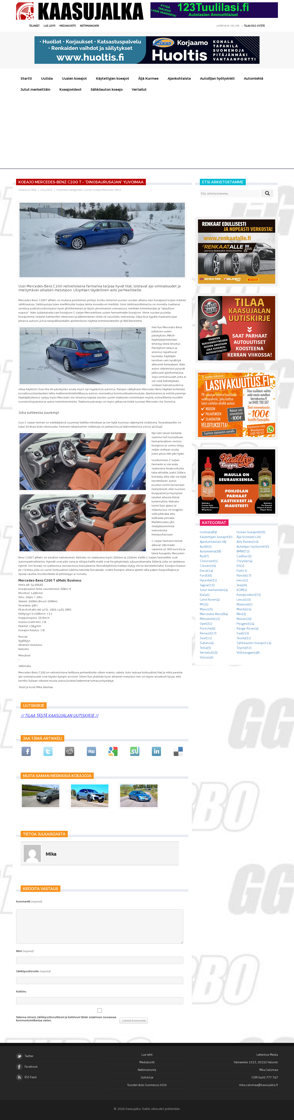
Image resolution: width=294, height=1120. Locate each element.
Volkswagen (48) (248, 653)
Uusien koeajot (74, 78)
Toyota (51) (244, 648)
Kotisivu (21, 991)
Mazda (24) (244, 609)
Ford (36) (206, 575)
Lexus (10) (244, 600)
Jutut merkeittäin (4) (214, 590)
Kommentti (29, 901)
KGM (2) (242, 590)
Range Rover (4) (247, 628)
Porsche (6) (207, 628)
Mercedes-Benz (111, 189)
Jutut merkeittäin (35, 89)
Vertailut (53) (209, 653)
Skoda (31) (244, 638)
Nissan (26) (244, 619)
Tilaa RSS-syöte (254, 25)
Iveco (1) (242, 580)
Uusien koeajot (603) (251, 532)
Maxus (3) (206, 609)
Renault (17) (208, 633)
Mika (34, 189)
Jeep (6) (242, 585)
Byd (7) (204, 556)
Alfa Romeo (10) (247, 542)
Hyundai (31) (208, 580)
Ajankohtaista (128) (213, 542)
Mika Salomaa (268, 1070)
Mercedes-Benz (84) (214, 614)
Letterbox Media (267, 1054)
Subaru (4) (207, 643)
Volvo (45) (206, 657)
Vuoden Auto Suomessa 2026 (147, 1085)
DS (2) (240, 566)
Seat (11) (206, 638)
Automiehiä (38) (210, 551)
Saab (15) (243, 633)
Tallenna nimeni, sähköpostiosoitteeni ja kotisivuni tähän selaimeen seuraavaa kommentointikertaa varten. (66, 1019)
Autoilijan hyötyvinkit (217, 78)
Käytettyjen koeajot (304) (217, 537)
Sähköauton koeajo (107, 89)
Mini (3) (241, 614)
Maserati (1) (244, 604)
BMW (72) (243, 551)
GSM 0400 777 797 (265, 1077)
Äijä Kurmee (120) (249, 537)
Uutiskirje (147, 1077)
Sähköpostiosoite (33, 971)
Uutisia (47, 78)
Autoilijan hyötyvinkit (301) (255, 547)
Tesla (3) (205, 648)
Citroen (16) (208, 566)
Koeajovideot (70, 89)
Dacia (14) (206, 571)
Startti (26, 78)
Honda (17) (244, 575)
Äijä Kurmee (148, 78)
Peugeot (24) (245, 624)
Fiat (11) (242, 571)
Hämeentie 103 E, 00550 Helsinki (256, 1062)
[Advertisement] (147, 129)
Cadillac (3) (244, 556)
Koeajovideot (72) (249, 595)
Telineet (34, 25)
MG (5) (204, 604)
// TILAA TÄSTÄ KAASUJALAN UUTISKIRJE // (59, 715)
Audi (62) (206, 547)
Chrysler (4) (244, 561)
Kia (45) (204, 595)
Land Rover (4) (210, 600)
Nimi (24, 951)
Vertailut (139, 89)
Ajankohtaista (179, 78)
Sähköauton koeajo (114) (254, 643)
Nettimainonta (89, 25)
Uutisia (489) (208, 532)
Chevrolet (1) (209, 561)
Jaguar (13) (207, 585)
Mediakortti (67, 25)
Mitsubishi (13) (210, 619)
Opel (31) (206, 624)
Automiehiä (253, 78)
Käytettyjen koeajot (112, 78)
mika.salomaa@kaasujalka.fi (258, 1085)
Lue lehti (49, 25)
